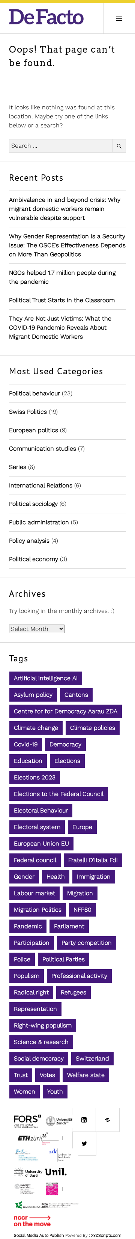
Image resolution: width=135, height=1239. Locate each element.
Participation (32, 942)
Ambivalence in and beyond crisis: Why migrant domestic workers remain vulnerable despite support (64, 208)
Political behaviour (34, 393)
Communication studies (42, 448)
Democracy (65, 744)
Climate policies (92, 727)
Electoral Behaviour (41, 810)
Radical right (31, 992)
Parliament (69, 926)
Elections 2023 (35, 777)
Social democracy (39, 1058)
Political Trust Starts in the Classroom (62, 300)
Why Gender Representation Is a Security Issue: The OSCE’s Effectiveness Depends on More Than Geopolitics (67, 245)
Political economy (33, 559)
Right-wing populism (43, 1025)
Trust (21, 1075)
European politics (33, 430)
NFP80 (83, 909)
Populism (26, 975)
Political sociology (33, 503)
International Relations (40, 485)
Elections (67, 760)
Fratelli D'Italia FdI (93, 860)
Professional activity (79, 975)
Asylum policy (33, 694)
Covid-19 (26, 744)
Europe (82, 827)
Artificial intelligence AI (46, 678)
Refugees (73, 992)
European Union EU (41, 843)
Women (24, 1091)
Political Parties (63, 959)
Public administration (39, 522)
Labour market (34, 893)
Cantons (76, 694)
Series (17, 466)
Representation (35, 1008)
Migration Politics (38, 909)
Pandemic (28, 926)
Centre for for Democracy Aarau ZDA (65, 711)
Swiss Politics (28, 411)
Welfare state (86, 1075)
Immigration (94, 876)
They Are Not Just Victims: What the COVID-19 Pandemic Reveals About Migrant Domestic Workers (60, 327)
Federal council (35, 860)
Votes (47, 1075)
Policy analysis (29, 540)
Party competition (87, 942)
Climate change (36, 727)
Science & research (41, 1041)
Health (55, 876)
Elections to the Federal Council (59, 793)
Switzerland (92, 1058)
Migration (80, 893)
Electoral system (37, 827)
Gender (24, 876)
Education (28, 760)
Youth (55, 1091)
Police (22, 959)
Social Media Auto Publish (39, 1235)
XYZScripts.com (106, 1235)
